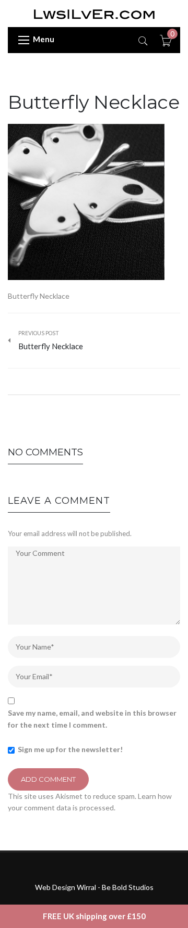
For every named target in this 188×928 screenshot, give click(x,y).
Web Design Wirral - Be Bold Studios (94, 887)
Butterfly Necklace (93, 102)
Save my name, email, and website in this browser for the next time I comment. (92, 718)
